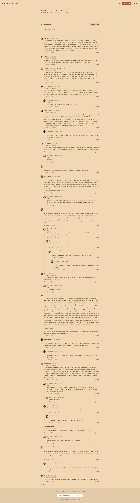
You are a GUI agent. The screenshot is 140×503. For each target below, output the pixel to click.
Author (48, 102)
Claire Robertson (48, 86)
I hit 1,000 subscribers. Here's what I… (53, 11)
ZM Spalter (47, 363)
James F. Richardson (49, 166)
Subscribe (127, 3)
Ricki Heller (47, 209)
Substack (62, 499)
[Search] (116, 3)
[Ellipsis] (98, 38)
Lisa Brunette (47, 143)
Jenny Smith (47, 273)
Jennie (45, 475)
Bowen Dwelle (48, 176)
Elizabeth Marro (48, 447)
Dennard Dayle (48, 339)
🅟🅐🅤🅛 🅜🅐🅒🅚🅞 (49, 426)
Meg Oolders (47, 110)
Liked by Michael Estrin (51, 58)
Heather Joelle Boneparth (51, 68)
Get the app (78, 495)
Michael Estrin (45, 12)
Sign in (135, 3)
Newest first (95, 24)
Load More (44, 485)
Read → (43, 19)
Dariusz (46, 56)
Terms (74, 491)
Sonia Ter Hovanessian (50, 296)
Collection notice (81, 491)
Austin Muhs (47, 38)
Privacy (69, 491)
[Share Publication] (120, 3)
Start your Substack (65, 495)
